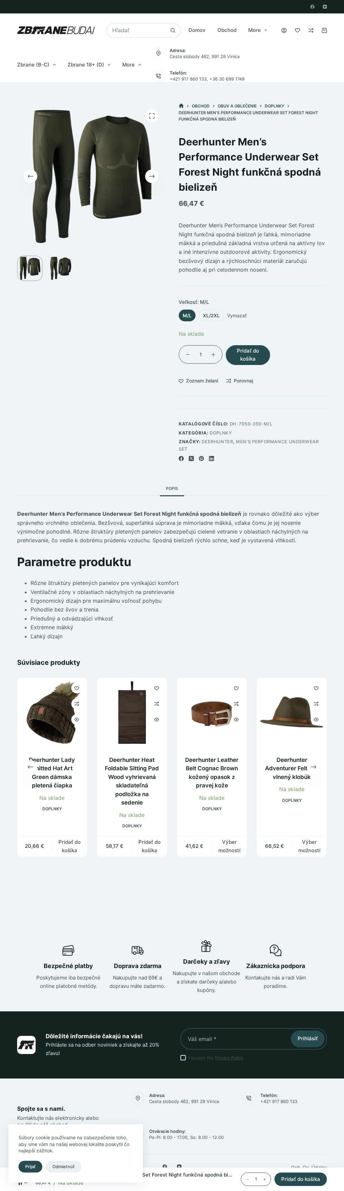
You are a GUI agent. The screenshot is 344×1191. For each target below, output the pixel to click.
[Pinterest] (201, 458)
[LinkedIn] (211, 458)
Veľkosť (194, 302)
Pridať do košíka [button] (69, 846)
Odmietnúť (63, 1166)
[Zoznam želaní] (297, 30)
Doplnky (221, 433)
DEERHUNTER (217, 441)
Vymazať (237, 315)
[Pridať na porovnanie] (76, 703)
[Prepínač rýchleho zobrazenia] (76, 719)
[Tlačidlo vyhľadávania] (172, 30)
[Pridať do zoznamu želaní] (76, 688)
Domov (197, 30)
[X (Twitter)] (191, 458)
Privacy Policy (229, 1057)
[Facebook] (312, 7)
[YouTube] (325, 7)
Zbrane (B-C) (33, 64)
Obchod (226, 30)
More (254, 30)
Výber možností (229, 846)
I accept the (216, 1057)
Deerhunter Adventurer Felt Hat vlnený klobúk (291, 768)
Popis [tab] (172, 488)
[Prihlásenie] (284, 30)
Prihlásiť (308, 1038)
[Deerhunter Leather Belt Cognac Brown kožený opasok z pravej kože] (212, 712)
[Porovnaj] (310, 30)
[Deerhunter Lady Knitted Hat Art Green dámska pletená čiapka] (52, 712)
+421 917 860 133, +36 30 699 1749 (207, 79)
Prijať (30, 1166)
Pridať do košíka (248, 355)
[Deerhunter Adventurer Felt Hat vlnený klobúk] (292, 712)
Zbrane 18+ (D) (86, 64)
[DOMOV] (181, 105)
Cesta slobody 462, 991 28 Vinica (205, 56)
